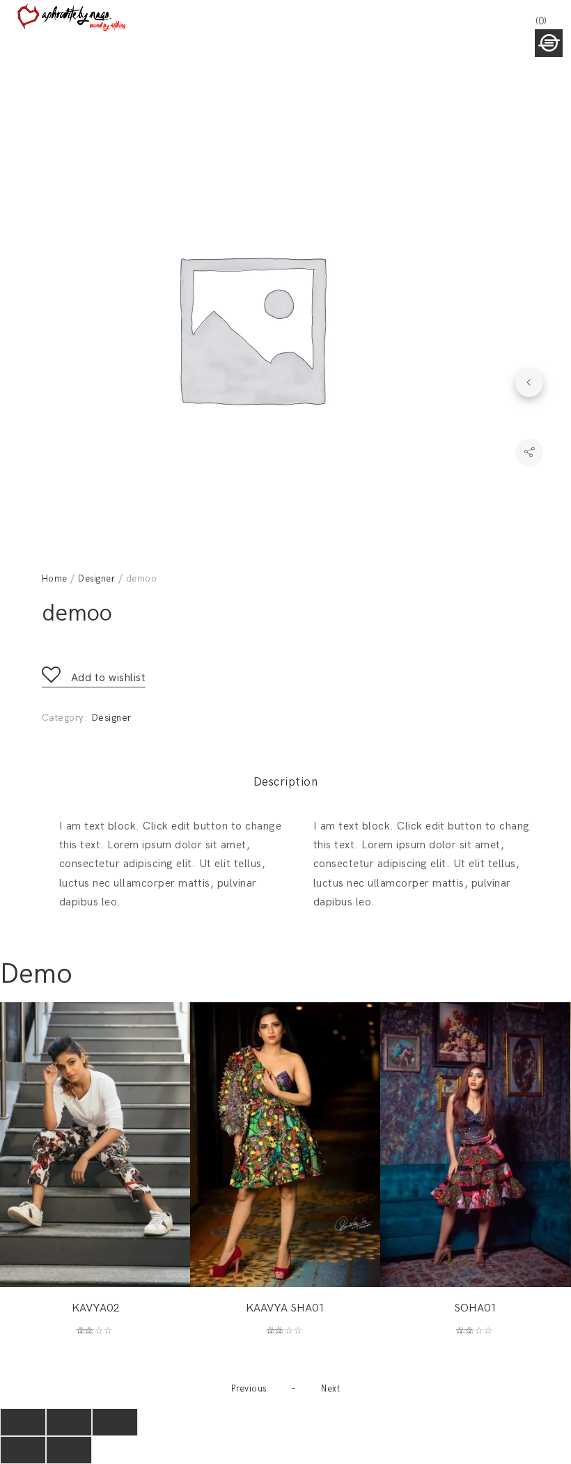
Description (285, 782)
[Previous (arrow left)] (23, 1450)
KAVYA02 (95, 1308)
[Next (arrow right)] (69, 1450)
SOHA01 (475, 1308)
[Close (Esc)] (23, 1422)
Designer (96, 578)
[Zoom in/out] (115, 1422)
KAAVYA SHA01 (285, 1308)
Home (55, 578)
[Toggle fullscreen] (69, 1422)
